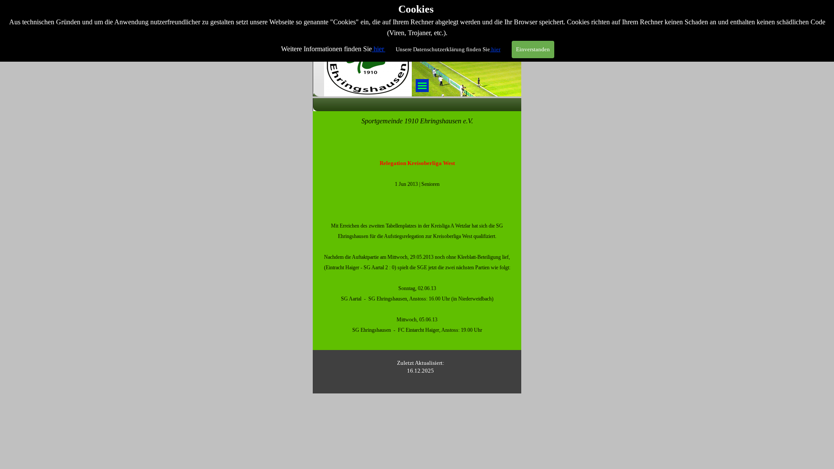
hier (379, 49)
